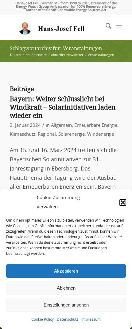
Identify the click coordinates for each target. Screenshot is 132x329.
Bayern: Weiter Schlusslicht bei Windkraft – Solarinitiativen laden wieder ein (63, 107)
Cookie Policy (42, 319)
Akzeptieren (66, 271)
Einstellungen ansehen (66, 304)
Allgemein (61, 125)
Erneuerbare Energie (95, 125)
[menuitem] (105, 27)
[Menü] (119, 27)
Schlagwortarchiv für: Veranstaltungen (56, 48)
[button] (123, 202)
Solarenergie (71, 134)
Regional (47, 134)
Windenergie (100, 134)
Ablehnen (66, 288)
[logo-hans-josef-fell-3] (54, 27)
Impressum (91, 319)
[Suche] (105, 27)
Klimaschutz (22, 134)
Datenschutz (67, 319)
